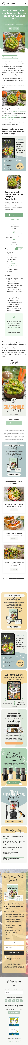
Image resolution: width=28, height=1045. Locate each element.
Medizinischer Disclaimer (14, 1041)
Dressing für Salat (9, 115)
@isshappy (14, 327)
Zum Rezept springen (10, 57)
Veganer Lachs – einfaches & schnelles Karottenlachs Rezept (14, 528)
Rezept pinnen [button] (15, 219)
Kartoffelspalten (14, 120)
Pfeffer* (12, 263)
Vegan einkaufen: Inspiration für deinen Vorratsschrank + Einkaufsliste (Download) (13, 858)
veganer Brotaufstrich (19, 111)
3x (21, 249)
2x (19, 249)
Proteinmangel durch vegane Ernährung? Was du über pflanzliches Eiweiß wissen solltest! (14, 843)
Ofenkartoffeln (11, 117)
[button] (10, 28)
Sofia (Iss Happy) (9, 24)
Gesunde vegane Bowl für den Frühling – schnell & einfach (14, 499)
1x (16, 249)
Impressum (9, 1040)
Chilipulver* (14, 266)
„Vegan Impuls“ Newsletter (17, 967)
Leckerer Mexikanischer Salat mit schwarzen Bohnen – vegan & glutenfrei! (14, 558)
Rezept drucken (15, 215)
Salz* (11, 261)
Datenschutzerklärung (13, 958)
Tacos (21, 117)
